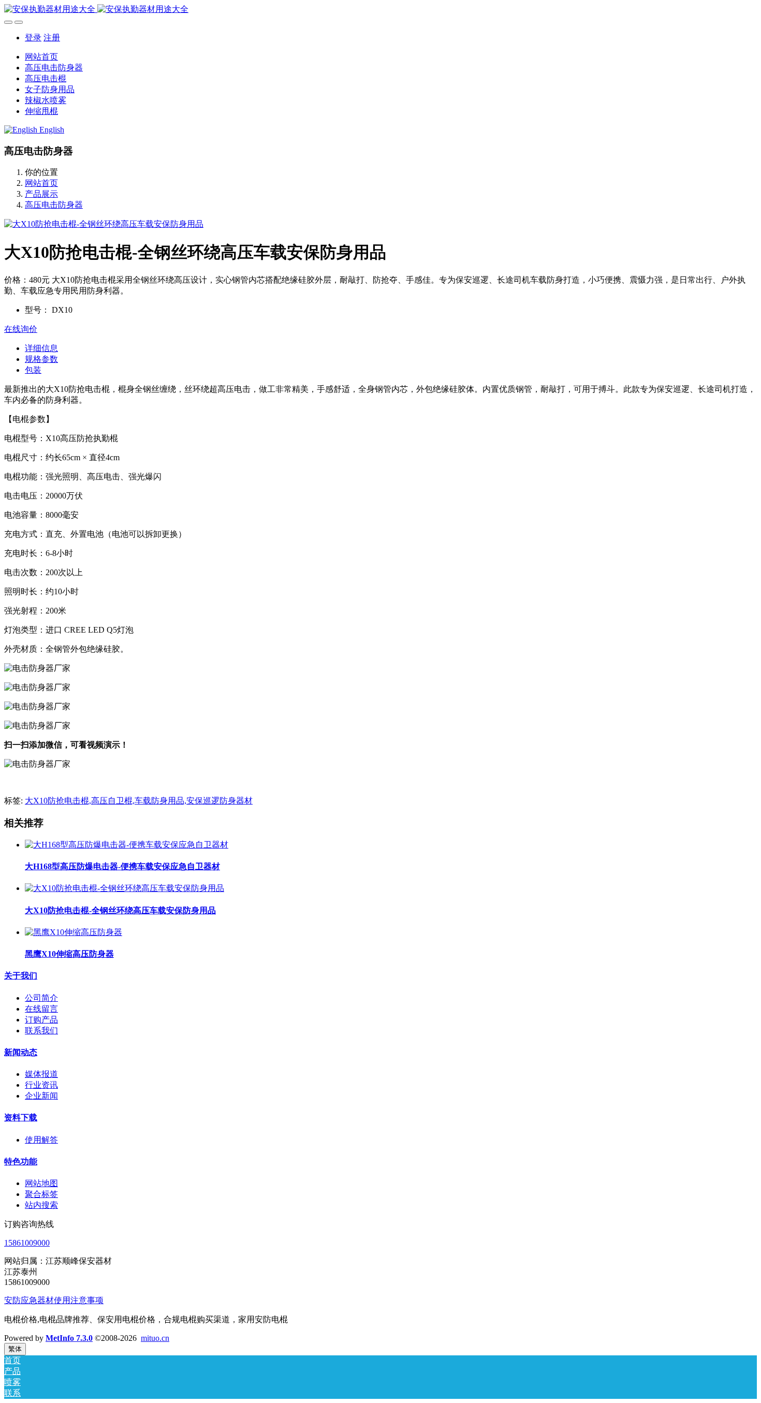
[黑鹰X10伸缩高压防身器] (73, 932)
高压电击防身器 (54, 204)
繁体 (15, 1349)
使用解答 (41, 1139)
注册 (51, 37)
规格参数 (41, 359)
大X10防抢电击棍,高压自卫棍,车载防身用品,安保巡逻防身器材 (139, 800)
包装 (33, 370)
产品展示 (41, 193)
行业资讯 (41, 1084)
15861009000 (27, 1242)
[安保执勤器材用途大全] (380, 9)
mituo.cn (155, 1338)
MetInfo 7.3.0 (69, 1338)
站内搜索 (41, 1205)
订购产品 (41, 1019)
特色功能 (20, 1161)
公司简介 (41, 997)
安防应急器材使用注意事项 (54, 1300)
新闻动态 (20, 1052)
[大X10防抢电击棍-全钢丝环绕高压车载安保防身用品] (124, 888)
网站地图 (41, 1183)
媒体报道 (41, 1074)
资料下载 (20, 1117)
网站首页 (41, 56)
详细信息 (41, 348)
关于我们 (20, 975)
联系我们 (41, 1030)
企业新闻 (41, 1095)
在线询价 (20, 329)
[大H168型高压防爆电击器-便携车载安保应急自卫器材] (126, 844)
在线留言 (41, 1008)
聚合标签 (41, 1194)
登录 (33, 37)
